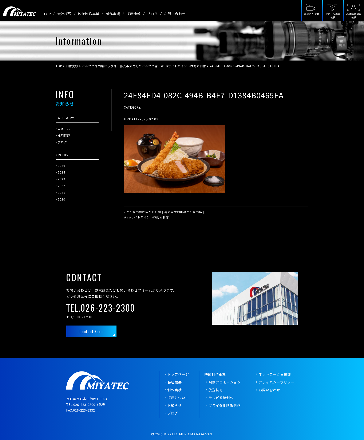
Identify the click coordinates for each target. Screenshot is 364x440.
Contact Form (91, 331)
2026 (61, 165)
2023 (61, 179)
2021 (61, 192)
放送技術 (216, 389)
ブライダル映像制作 (225, 405)
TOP (47, 13)
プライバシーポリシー (276, 382)
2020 (61, 199)
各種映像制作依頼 (353, 15)
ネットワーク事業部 (275, 374)
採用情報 (133, 13)
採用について (178, 397)
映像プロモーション (225, 382)
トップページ (178, 374)
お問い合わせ (175, 13)
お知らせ (174, 405)
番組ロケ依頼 (311, 14)
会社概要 (64, 13)
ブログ (152, 13)
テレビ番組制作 (221, 397)
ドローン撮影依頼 (332, 15)
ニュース (64, 128)
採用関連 (64, 135)
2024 (61, 172)
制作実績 (113, 13)
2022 (61, 186)
